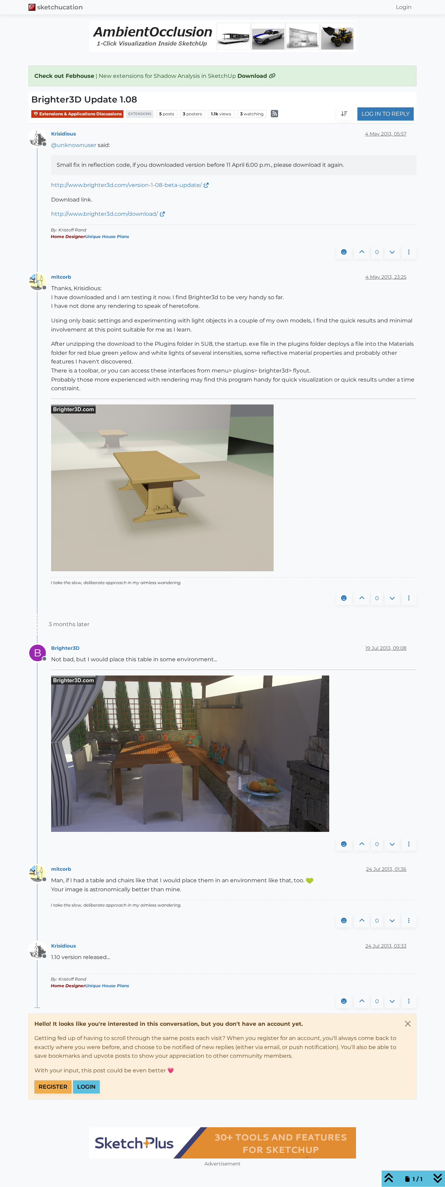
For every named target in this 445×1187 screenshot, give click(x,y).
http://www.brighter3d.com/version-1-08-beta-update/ (126, 185)
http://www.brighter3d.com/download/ (104, 214)
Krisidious (63, 134)
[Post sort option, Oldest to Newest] (344, 114)
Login (86, 1086)
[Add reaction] (343, 252)
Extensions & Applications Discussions (80, 113)
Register (53, 1086)
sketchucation (60, 7)
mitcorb (61, 277)
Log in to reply (386, 114)
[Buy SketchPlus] (222, 1143)
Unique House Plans (107, 236)
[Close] (407, 1023)
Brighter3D (65, 648)
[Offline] (40, 137)
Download (253, 76)
